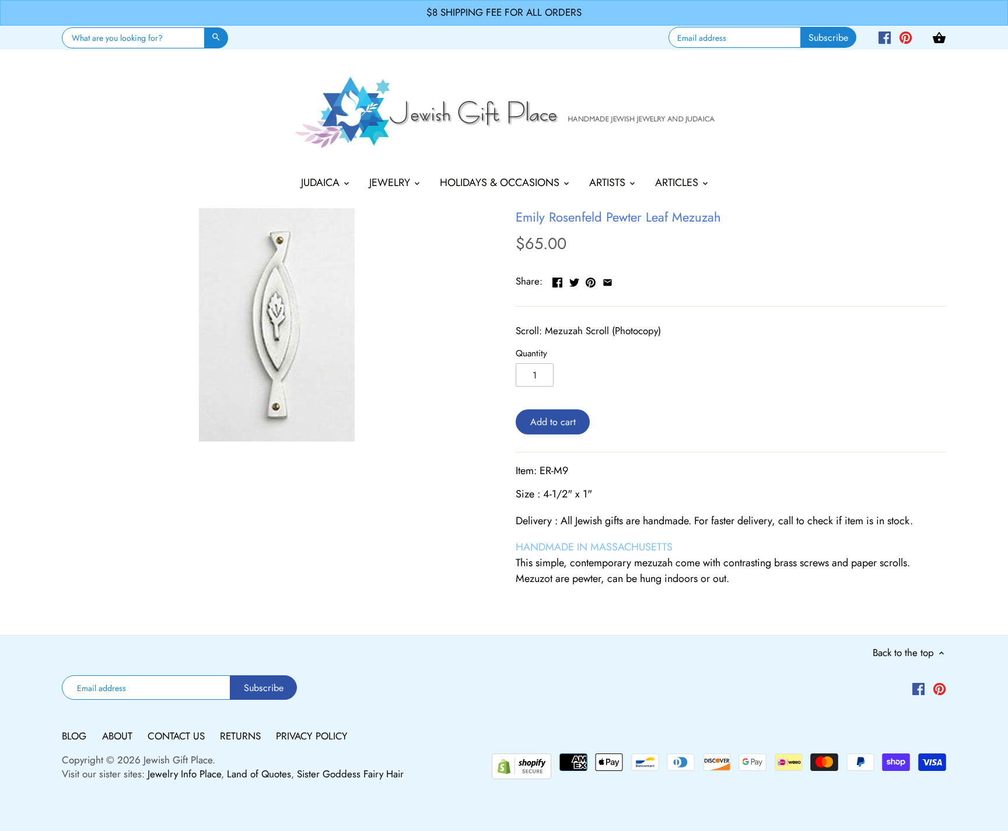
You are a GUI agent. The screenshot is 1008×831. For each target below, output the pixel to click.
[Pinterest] (906, 37)
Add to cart (553, 422)
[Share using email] (607, 280)
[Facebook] (884, 37)
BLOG (75, 736)
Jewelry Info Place (184, 774)
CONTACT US (178, 736)
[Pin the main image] (591, 280)
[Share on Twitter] (574, 280)
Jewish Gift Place (178, 760)
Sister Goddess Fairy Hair (350, 774)
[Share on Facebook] (557, 280)
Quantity (531, 353)
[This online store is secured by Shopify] (521, 765)
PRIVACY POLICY (312, 736)
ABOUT (118, 736)
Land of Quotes (259, 774)
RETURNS (242, 736)
